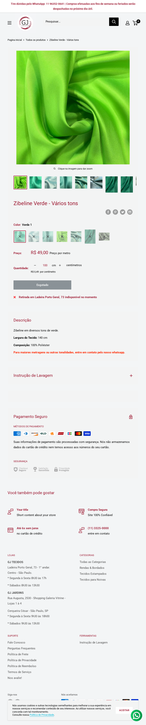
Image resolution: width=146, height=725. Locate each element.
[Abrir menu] (9, 22)
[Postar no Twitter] (122, 212)
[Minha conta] (127, 23)
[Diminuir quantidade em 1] (35, 265)
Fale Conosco (16, 642)
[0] (135, 23)
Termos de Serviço (19, 672)
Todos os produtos (36, 39)
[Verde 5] (76, 236)
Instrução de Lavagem (94, 642)
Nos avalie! (15, 678)
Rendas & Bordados (92, 568)
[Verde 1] (20, 236)
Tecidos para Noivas (93, 579)
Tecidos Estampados (93, 573)
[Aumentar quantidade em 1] (60, 265)
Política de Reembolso (22, 666)
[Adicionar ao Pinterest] (115, 212)
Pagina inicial (15, 39)
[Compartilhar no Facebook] (108, 212)
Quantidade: (21, 268)
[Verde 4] (62, 236)
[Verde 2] (34, 236)
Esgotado (42, 285)
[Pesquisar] (114, 22)
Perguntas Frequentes (21, 648)
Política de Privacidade (22, 660)
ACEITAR (124, 710)
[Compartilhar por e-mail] (130, 212)
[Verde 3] (48, 236)
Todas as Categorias (93, 562)
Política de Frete (18, 654)
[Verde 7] (104, 236)
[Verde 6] (90, 237)
